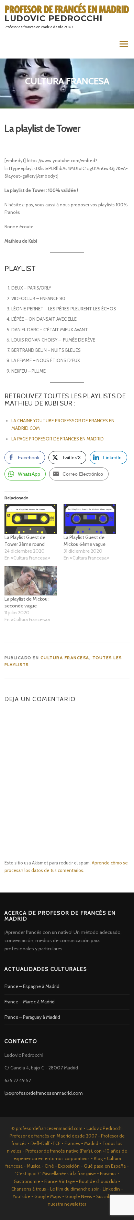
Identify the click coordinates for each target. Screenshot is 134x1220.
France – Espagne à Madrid (31, 986)
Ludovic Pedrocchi (53, 18)
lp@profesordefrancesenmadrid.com (43, 1093)
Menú (123, 44)
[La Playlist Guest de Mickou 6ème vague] (90, 519)
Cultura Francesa (65, 657)
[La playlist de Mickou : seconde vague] (30, 580)
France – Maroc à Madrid (29, 1002)
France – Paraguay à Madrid (32, 1017)
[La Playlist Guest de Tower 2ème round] (30, 519)
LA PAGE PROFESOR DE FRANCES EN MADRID (58, 438)
